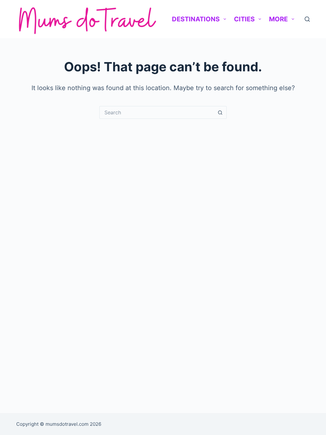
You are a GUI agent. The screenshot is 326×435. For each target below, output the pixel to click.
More (278, 19)
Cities (244, 19)
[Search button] (220, 112)
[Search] (307, 19)
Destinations (196, 19)
